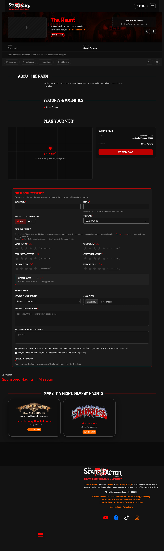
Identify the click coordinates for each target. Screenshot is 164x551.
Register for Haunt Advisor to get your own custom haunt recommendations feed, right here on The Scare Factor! (73, 348)
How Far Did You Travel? (26, 296)
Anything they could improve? (29, 329)
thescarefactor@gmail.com (121, 507)
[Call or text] (147, 31)
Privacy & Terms (99, 496)
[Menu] (153, 6)
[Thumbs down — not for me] (157, 62)
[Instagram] (137, 518)
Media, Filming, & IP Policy (139, 496)
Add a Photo (88, 296)
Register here (121, 234)
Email (86, 202)
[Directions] (153, 31)
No (31, 221)
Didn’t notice (45, 248)
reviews (110, 484)
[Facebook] (116, 518)
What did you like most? (26, 309)
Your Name (20, 202)
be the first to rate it (77, 30)
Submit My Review (24, 358)
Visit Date (88, 216)
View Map (50, 154)
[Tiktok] (126, 518)
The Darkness (89, 423)
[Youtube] (106, 518)
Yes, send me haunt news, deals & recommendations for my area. (52, 353)
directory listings (124, 484)
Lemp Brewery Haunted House (34, 421)
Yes (21, 221)
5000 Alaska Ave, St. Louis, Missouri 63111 (70, 26)
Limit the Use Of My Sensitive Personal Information (121, 502)
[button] (40, 534)
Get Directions (125, 152)
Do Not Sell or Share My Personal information (121, 499)
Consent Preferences (117, 496)
